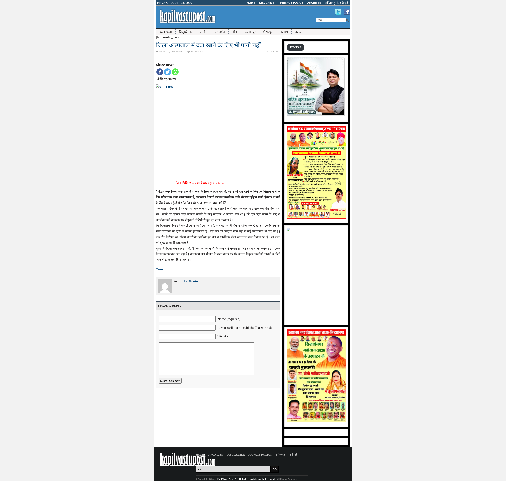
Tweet (160, 269)
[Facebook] (159, 71)
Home (251, 3)
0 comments (197, 52)
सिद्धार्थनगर (185, 32)
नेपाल (298, 32)
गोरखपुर (267, 32)
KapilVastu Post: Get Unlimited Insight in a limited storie (246, 479)
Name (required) (229, 319)
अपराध (284, 32)
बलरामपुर (250, 32)
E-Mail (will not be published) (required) (245, 328)
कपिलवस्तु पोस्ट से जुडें (336, 3)
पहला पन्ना (166, 32)
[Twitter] (167, 71)
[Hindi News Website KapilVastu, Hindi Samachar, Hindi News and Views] (187, 24)
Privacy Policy (291, 3)
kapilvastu (191, 281)
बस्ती (203, 32)
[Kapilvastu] (338, 12)
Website (223, 336)
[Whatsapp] (175, 71)
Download (295, 47)
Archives (314, 3)
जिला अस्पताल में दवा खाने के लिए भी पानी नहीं (208, 45)
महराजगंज (219, 32)
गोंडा (235, 32)
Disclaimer (267, 3)
